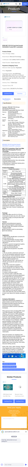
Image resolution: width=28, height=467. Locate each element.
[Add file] (2, 464)
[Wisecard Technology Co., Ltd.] (6, 4)
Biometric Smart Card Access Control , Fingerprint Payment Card (8, 395)
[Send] (26, 464)
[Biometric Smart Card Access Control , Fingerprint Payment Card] (8, 387)
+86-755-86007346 (23, 0)
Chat (25, 4)
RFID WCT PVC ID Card (9, 363)
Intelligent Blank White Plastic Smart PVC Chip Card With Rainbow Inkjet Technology (19, 395)
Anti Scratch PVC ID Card (9, 366)
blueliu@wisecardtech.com (8, 0)
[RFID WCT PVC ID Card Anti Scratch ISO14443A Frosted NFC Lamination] (14, 26)
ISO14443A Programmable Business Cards (13, 369)
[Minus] (26, 432)
